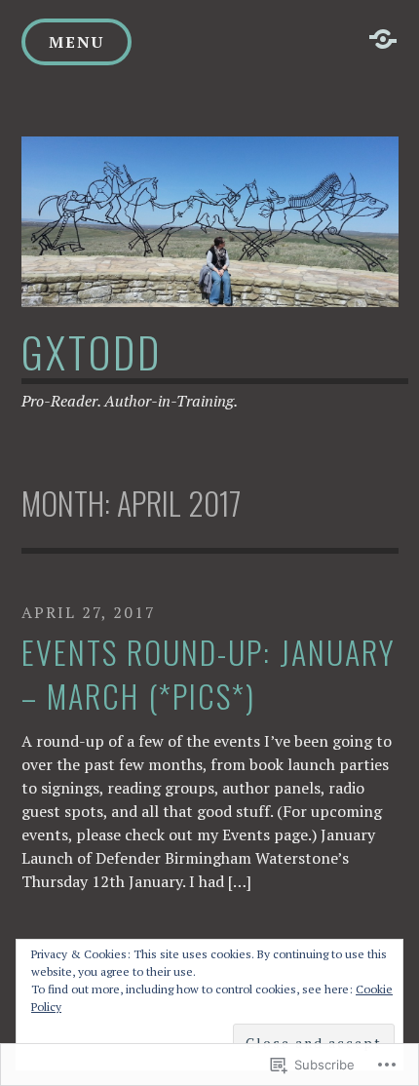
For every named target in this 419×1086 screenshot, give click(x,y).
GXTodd (91, 351)
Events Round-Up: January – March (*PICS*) (208, 674)
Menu (76, 42)
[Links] (383, 39)
